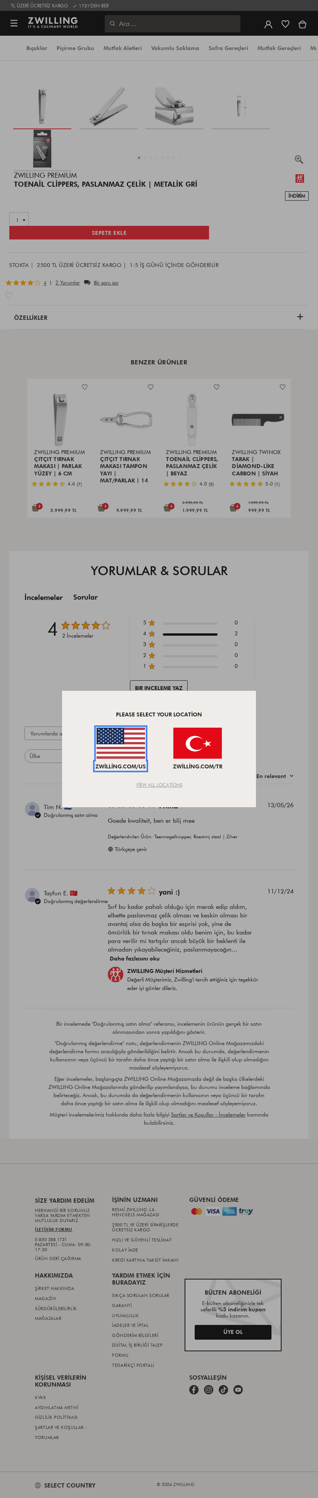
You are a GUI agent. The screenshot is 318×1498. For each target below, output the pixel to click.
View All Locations (159, 785)
